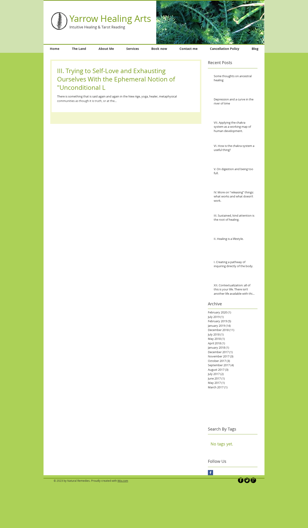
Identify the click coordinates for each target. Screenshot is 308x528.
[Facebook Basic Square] (210, 472)
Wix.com (122, 480)
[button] (210, 22)
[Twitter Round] (247, 480)
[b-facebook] (241, 480)
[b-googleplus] (253, 480)
